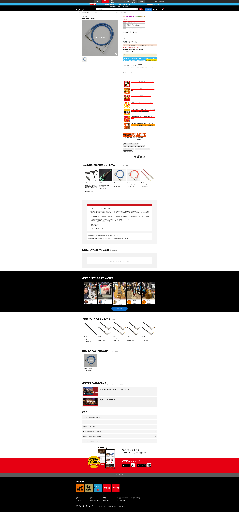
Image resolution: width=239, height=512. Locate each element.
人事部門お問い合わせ (93, 502)
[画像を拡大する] (116, 54)
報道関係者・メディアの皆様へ (95, 500)
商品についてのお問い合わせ (130, 72)
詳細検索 (140, 9)
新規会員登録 (161, 1)
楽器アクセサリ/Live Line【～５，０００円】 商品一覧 (134, 146)
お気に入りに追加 (128, 51)
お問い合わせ (92, 498)
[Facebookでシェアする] (138, 157)
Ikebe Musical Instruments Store (122, 497)
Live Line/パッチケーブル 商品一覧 (143, 148)
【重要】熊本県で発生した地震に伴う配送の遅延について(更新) (119, 6)
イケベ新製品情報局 (120, 498)
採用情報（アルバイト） (107, 502)
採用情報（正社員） (106, 500)
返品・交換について (79, 498)
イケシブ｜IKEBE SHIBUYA (121, 502)
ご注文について (78, 497)
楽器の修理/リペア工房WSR (135, 497)
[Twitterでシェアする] (135, 157)
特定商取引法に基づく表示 (112, 506)
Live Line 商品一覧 (127, 151)
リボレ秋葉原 (126, 65)
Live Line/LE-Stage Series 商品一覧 (131, 143)
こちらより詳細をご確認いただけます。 (103, 443)
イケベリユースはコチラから (99, 438)
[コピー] (144, 157)
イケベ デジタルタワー (121, 500)
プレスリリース (126, 506)
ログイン (156, 1)
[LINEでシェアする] (141, 157)
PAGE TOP (120, 474)
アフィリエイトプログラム (80, 502)
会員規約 (120, 506)
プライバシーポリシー (102, 506)
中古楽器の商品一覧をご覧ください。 (120, 428)
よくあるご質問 (78, 500)
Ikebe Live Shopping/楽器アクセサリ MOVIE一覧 (114, 389)
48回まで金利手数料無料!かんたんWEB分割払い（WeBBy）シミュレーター (141, 45)
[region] (119, 363)
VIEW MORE (119, 308)
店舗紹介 (104, 498)
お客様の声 (91, 497)
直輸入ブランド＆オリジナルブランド (137, 498)
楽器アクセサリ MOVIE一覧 (107, 400)
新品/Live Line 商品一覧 (128, 148)
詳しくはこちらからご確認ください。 (141, 433)
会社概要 (104, 497)
